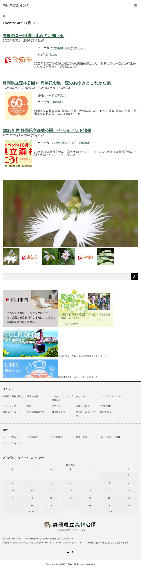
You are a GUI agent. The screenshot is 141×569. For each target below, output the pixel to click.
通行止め (51, 54)
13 (70, 490)
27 (70, 505)
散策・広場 (81, 437)
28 (90, 505)
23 (128, 498)
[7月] (11, 256)
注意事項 (57, 48)
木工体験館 (57, 437)
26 (51, 505)
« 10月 (32, 511)
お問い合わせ (82, 406)
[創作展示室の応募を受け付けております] (30, 256)
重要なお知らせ (74, 48)
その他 (55, 142)
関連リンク (105, 412)
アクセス (56, 406)
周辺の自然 (32, 396)
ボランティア (9, 406)
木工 (75, 142)
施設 (29, 406)
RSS (73, 552)
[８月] (70, 213)
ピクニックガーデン (13, 443)
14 (90, 490)
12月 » (109, 511)
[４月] (105, 256)
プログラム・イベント (111, 396)
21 (90, 498)
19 (51, 498)
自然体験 (57, 101)
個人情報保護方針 (36, 412)
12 (51, 490)
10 (12, 490)
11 (32, 490)
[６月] (50, 256)
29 (109, 505)
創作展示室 (32, 437)
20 (70, 498)
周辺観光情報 (58, 412)
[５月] (66, 256)
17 (12, 498)
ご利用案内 (105, 406)
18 (32, 498)
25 (32, 505)
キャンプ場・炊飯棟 (110, 437)
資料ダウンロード (11, 412)
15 (109, 490)
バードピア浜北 (10, 437)
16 (128, 490)
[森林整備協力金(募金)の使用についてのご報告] (86, 256)
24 (12, 505)
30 (128, 505)
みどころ (80, 396)
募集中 (66, 142)
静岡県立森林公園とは (14, 396)
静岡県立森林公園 (67, 564)
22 (109, 498)
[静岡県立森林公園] (16, 5)
